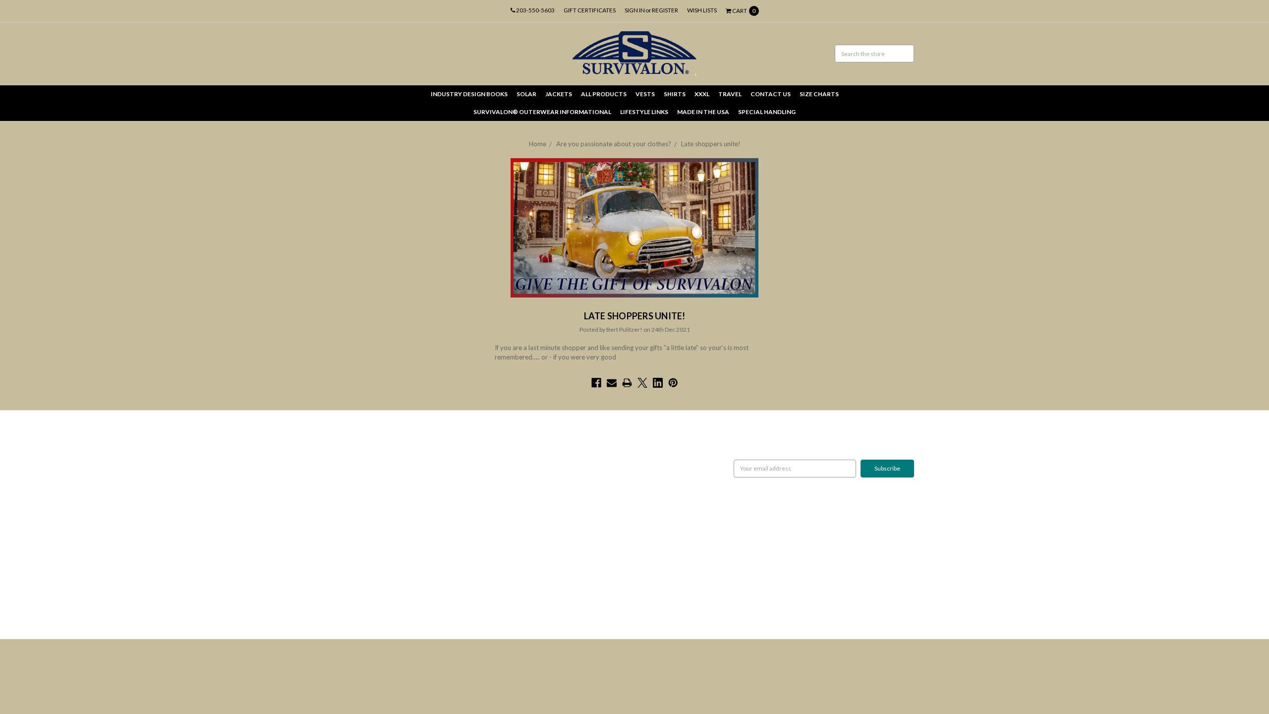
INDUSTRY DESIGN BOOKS (469, 94)
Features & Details (379, 553)
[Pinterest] (673, 383)
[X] (642, 383)
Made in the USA (703, 112)
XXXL (701, 94)
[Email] (612, 383)
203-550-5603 (535, 10)
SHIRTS (675, 94)
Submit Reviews (376, 517)
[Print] (627, 383)
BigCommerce (406, 606)
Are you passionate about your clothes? (613, 144)
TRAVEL (730, 94)
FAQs (362, 544)
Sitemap (365, 580)
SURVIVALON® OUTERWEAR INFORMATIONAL (542, 112)
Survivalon (558, 446)
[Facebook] (596, 383)
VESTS (645, 94)
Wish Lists (702, 10)
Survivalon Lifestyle (380, 446)
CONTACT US (770, 94)
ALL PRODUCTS (604, 94)
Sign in (635, 10)
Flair (471, 606)
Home (537, 144)
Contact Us (369, 535)
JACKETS (558, 94)
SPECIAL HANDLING (767, 112)
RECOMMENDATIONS (384, 464)
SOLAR (526, 94)
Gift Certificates (590, 10)
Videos (364, 562)
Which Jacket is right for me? (392, 455)
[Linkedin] (658, 383)
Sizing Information (379, 472)
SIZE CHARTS (819, 94)
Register (665, 10)
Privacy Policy (373, 508)
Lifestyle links (644, 112)
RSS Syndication (375, 571)
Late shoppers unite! (711, 144)
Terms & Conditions (381, 526)
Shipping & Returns (379, 481)
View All (555, 455)
